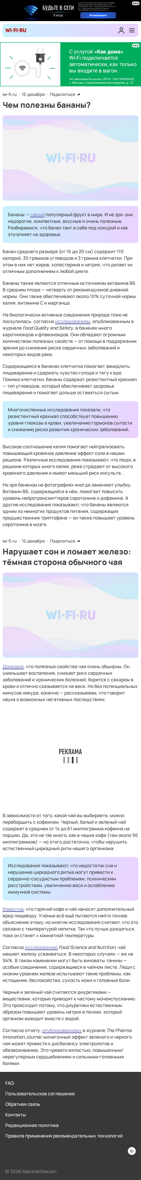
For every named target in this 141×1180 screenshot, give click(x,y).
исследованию (41, 947)
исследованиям (72, 321)
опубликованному (62, 1030)
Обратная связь (22, 1104)
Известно (13, 909)
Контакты (15, 1114)
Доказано (13, 666)
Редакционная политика (32, 1125)
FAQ (9, 1083)
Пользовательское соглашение (40, 1093)
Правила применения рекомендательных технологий (64, 1136)
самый (37, 214)
